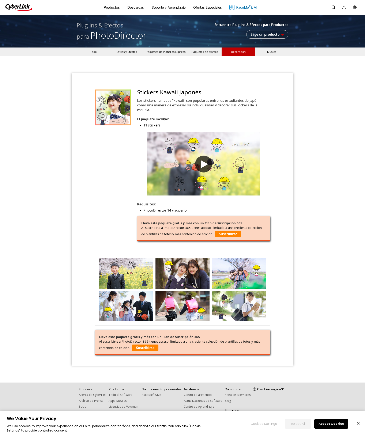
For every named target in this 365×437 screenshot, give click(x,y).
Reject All (298, 424)
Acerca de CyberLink (92, 395)
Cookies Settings (264, 424)
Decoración (238, 52)
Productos (112, 7)
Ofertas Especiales (207, 7)
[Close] (358, 423)
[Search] (333, 7)
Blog (228, 401)
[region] (182, 424)
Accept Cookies (331, 424)
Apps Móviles (118, 401)
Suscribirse (228, 234)
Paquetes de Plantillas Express (166, 52)
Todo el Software (120, 395)
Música (271, 52)
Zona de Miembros (238, 395)
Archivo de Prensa (91, 401)
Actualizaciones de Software (203, 401)
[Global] (354, 7)
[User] (344, 7)
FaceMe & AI (246, 7)
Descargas (135, 7)
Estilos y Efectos (127, 52)
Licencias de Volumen (123, 406)
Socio (82, 406)
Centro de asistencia (198, 395)
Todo (93, 52)
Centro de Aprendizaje (199, 406)
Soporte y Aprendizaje (168, 7)
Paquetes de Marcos (205, 52)
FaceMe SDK (151, 395)
